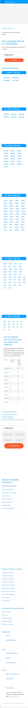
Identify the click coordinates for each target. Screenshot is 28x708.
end (10, 272)
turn (10, 230)
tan (5, 282)
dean (23, 203)
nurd (5, 216)
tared (6, 159)
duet (22, 206)
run (10, 280)
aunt (11, 200)
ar (17, 321)
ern (20, 272)
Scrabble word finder (11, 653)
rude (23, 219)
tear (10, 224)
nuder (6, 156)
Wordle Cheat (5, 496)
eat (20, 269)
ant (15, 264)
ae (9, 321)
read (5, 219)
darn (23, 200)
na (5, 327)
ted (24, 282)
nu (13, 327)
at (21, 321)
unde (17, 230)
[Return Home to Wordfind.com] (2, 2)
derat (19, 153)
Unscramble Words (7, 502)
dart (5, 203)
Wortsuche (5, 615)
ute (9, 288)
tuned (6, 164)
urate (6, 167)
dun (10, 269)
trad (5, 227)
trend (12, 161)
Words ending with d (8, 418)
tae (24, 280)
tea (19, 282)
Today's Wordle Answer (8, 508)
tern (22, 224)
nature (13, 114)
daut (16, 203)
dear (5, 206)
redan (19, 156)
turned (13, 117)
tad (19, 280)
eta (5, 274)
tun (9, 285)
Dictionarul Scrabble (7, 624)
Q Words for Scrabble (8, 582)
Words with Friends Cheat (9, 492)
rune (11, 222)
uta (5, 288)
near (5, 214)
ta (21, 327)
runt (17, 222)
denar (12, 153)
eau (5, 272)
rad (5, 277)
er (17, 324)
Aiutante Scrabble (7, 618)
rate (22, 216)
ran (10, 277)
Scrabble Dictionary (7, 499)
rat (15, 277)
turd (5, 230)
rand (11, 216)
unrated (7, 80)
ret (24, 277)
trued (19, 161)
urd (14, 285)
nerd (17, 214)
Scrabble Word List (11, 640)
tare (22, 222)
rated (13, 156)
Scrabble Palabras (7, 621)
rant (17, 216)
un (5, 329)
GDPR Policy (9, 678)
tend (16, 224)
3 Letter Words (6, 600)
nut (20, 274)
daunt (6, 153)
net (15, 274)
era (15, 272)
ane (10, 264)
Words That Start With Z (8, 585)
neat (11, 214)
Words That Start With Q (8, 588)
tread (6, 161)
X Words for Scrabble (8, 579)
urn (19, 285)
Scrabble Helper (6, 505)
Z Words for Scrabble (7, 575)
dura (17, 208)
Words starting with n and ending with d (13, 419)
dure (23, 208)
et (21, 324)
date (11, 203)
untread (15, 80)
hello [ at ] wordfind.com (12, 674)
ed (9, 324)
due (5, 269)
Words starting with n (8, 416)
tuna (16, 227)
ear (15, 269)
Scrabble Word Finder (8, 489)
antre (12, 151)
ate (9, 266)
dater (19, 151)
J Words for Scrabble (7, 572)
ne (9, 327)
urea (22, 230)
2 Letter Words (6, 597)
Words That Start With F (8, 591)
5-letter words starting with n (10, 414)
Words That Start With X (8, 594)
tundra (6, 117)
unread (21, 117)
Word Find (9, 2)
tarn (5, 224)
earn (11, 211)
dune (6, 208)
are (20, 264)
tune (22, 227)
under (19, 164)
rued (5, 222)
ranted (21, 114)
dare (17, 200)
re (17, 327)
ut (8, 329)
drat (17, 206)
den (19, 266)
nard (23, 211)
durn (5, 211)
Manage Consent (15, 696)
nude (23, 214)
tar (9, 282)
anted (6, 151)
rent (17, 219)
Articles (8, 635)
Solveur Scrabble (6, 612)
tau (14, 282)
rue (5, 280)
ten (5, 285)
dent (11, 206)
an (13, 321)
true (10, 227)
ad (5, 321)
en (13, 324)
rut (15, 280)
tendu (12, 159)
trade (19, 159)
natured (15, 78)
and (5, 264)
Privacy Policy (10, 687)
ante (5, 200)
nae (9, 274)
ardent (6, 114)
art (5, 266)
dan (14, 266)
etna (17, 211)
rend (11, 219)
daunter (7, 78)
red (19, 277)
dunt (11, 208)
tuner (12, 164)
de (5, 324)
